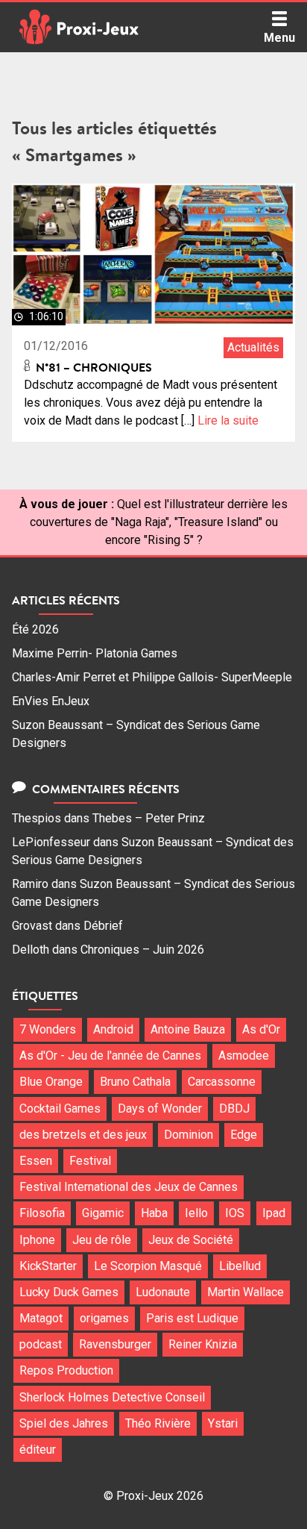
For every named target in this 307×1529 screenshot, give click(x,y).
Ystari (223, 1423)
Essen (35, 1161)
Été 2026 (35, 629)
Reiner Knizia (202, 1344)
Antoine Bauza (188, 1029)
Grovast (32, 926)
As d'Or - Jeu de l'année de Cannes (110, 1055)
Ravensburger (115, 1344)
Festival (90, 1161)
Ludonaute (163, 1292)
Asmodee (243, 1055)
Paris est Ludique (192, 1318)
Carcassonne (222, 1082)
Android (113, 1029)
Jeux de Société (190, 1240)
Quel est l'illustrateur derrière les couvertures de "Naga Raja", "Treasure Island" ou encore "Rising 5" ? (159, 522)
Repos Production (66, 1370)
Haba (154, 1213)
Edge (243, 1135)
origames (104, 1318)
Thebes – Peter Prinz (148, 818)
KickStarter (48, 1266)
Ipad (273, 1213)
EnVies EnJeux (50, 701)
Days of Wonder (160, 1108)
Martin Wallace (245, 1292)
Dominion (188, 1135)
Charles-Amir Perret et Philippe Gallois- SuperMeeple (152, 677)
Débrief (103, 926)
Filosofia (42, 1213)
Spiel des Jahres (63, 1423)
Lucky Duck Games (68, 1292)
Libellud (240, 1266)
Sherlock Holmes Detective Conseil (112, 1397)
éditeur (37, 1449)
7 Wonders (47, 1029)
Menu (279, 38)
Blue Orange (51, 1082)
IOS (234, 1213)
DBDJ (234, 1108)
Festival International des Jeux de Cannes (128, 1187)
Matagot (41, 1318)
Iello (196, 1213)
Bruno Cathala (135, 1082)
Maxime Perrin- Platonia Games (94, 653)
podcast (40, 1344)
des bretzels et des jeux (83, 1135)
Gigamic (103, 1213)
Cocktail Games (60, 1108)
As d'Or (261, 1029)
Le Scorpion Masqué (148, 1266)
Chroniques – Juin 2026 (142, 949)
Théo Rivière (158, 1423)
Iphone (37, 1240)
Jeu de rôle (101, 1240)
